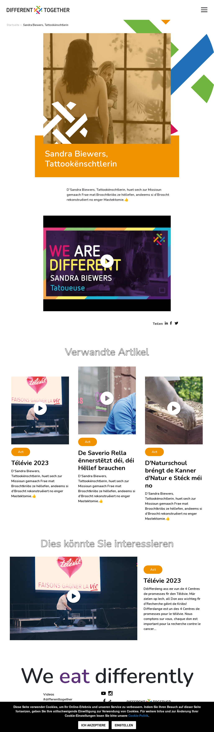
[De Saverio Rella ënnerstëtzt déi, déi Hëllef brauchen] (107, 400)
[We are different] (38, 10)
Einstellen (124, 725)
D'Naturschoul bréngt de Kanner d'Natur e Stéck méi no (173, 474)
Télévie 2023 (30, 463)
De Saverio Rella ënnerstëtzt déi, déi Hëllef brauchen (106, 460)
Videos (48, 694)
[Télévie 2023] (40, 410)
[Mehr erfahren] (73, 598)
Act (20, 452)
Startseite (13, 25)
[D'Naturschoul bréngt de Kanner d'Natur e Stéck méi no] (174, 410)
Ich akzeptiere (93, 725)
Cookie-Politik (138, 715)
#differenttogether (57, 699)
